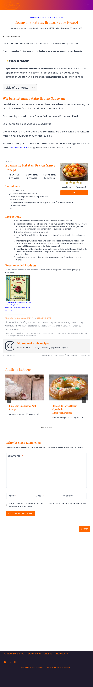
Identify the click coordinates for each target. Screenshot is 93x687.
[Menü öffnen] (88, 5)
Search (84, 528)
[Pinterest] (15, 662)
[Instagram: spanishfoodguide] (11, 345)
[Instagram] (10, 662)
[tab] (42, 427)
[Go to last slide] (9, 400)
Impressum (61, 653)
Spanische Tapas (55, 17)
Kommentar (15, 455)
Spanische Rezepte (38, 17)
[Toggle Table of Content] (31, 87)
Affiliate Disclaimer (14, 653)
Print (74, 192)
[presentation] (24, 387)
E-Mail (39, 495)
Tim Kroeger (18, 414)
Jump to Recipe (12, 36)
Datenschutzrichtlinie (40, 653)
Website (68, 495)
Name (11, 495)
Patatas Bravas (19, 147)
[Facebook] (5, 662)
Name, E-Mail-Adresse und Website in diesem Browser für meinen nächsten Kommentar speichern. (47, 505)
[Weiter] (84, 400)
